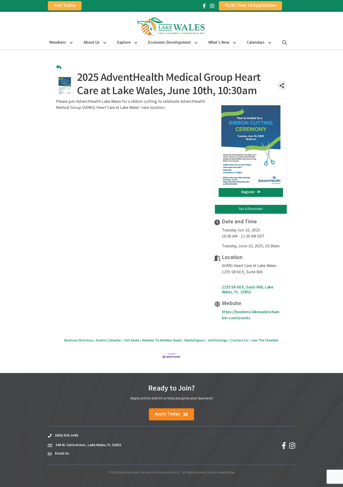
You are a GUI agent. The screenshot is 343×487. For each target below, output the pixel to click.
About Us (92, 43)
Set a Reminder (251, 209)
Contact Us (239, 340)
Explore (124, 43)
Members (57, 43)
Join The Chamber (265, 340)
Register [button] (248, 192)
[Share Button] (282, 85)
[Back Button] (58, 68)
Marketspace (194, 340)
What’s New (218, 43)
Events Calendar (108, 340)
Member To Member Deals (162, 340)
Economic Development (169, 43)
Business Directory (78, 340)
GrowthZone (225, 473)
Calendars (256, 43)
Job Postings (217, 340)
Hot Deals (131, 340)
